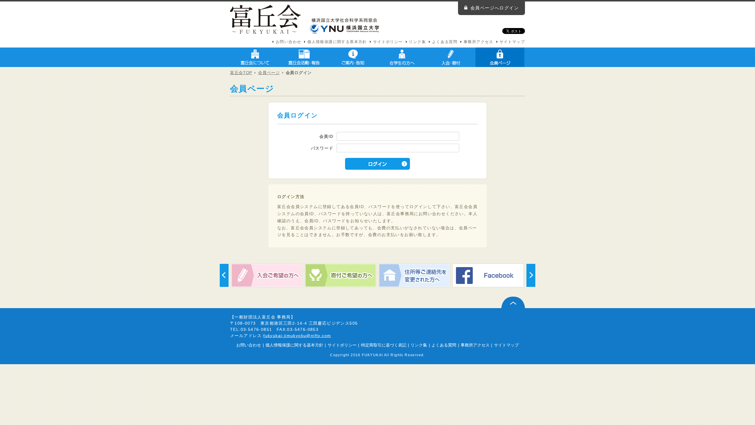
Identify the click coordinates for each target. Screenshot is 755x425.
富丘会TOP (241, 72)
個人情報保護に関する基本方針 (337, 42)
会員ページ (499, 57)
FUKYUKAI (372, 355)
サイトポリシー (388, 42)
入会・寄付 (450, 57)
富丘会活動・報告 (304, 57)
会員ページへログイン (494, 7)
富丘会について (255, 57)
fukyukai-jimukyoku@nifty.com (297, 335)
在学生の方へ (402, 57)
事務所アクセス (478, 42)
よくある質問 (444, 42)
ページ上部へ (513, 302)
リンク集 (417, 42)
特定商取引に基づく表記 (383, 345)
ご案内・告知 (353, 57)
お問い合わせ (288, 42)
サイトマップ (512, 42)
